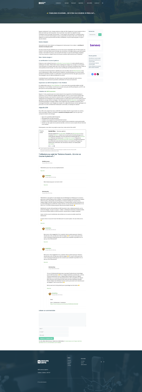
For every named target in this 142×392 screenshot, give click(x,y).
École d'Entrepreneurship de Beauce (65, 139)
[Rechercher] (100, 34)
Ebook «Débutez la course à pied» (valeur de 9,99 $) (95, 67)
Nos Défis (89, 3)
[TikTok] (52, 146)
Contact (97, 3)
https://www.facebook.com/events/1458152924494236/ (64, 304)
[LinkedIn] (54, 146)
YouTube (82, 361)
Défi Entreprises (77, 70)
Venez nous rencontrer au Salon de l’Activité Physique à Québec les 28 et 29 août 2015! (58, 149)
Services (81, 3)
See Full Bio (51, 144)
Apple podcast (84, 364)
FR (102, 3)
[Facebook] (49, 146)
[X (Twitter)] (50, 146)
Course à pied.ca (43, 148)
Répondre (43, 170)
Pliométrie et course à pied (94, 58)
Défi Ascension (51, 91)
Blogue (67, 3)
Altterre (56, 135)
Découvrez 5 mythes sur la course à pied (94, 60)
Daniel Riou (48, 175)
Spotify (82, 362)
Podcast (73, 3)
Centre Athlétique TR (56, 85)
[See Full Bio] (54, 144)
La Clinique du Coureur (69, 138)
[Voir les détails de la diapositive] (95, 45)
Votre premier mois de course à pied (94, 63)
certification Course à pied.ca (63, 63)
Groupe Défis (62, 133)
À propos (58, 3)
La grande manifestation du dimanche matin (49, 151)
